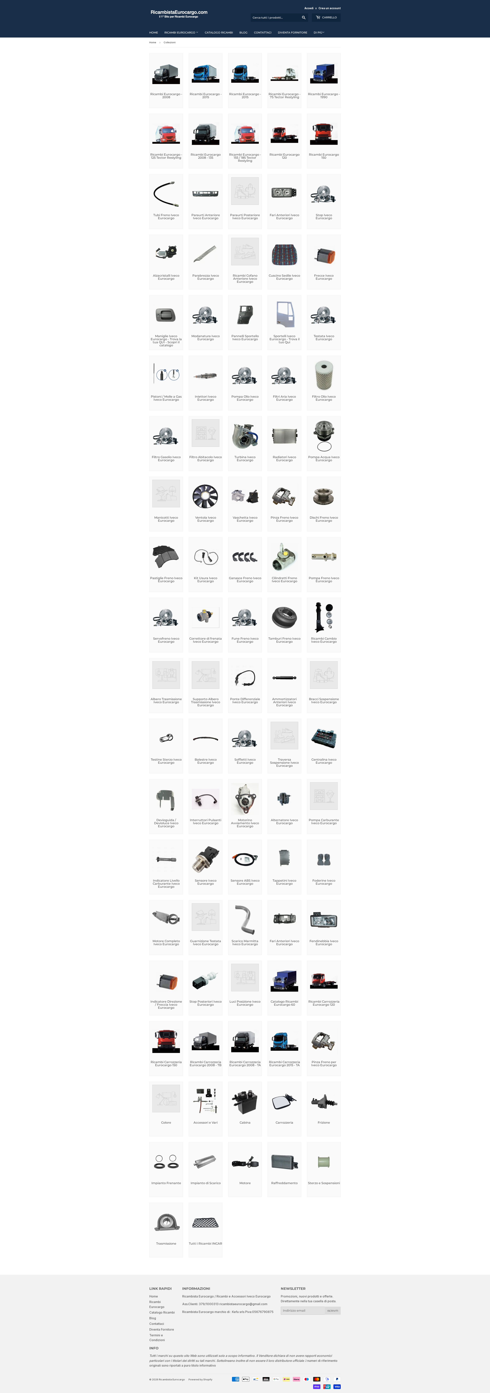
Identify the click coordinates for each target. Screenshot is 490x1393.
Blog (243, 32)
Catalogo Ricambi (219, 32)
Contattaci (262, 32)
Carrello (329, 17)
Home (153, 32)
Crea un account (329, 8)
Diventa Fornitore (292, 32)
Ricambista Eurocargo (172, 1379)
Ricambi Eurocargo (180, 32)
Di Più (318, 32)
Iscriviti (332, 1310)
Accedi (309, 8)
